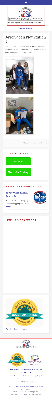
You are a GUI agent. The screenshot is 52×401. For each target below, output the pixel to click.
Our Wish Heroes (41, 143)
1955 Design (23, 394)
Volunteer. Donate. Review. (16, 329)
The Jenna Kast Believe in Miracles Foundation (26, 15)
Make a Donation (18, 162)
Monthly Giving (18, 172)
